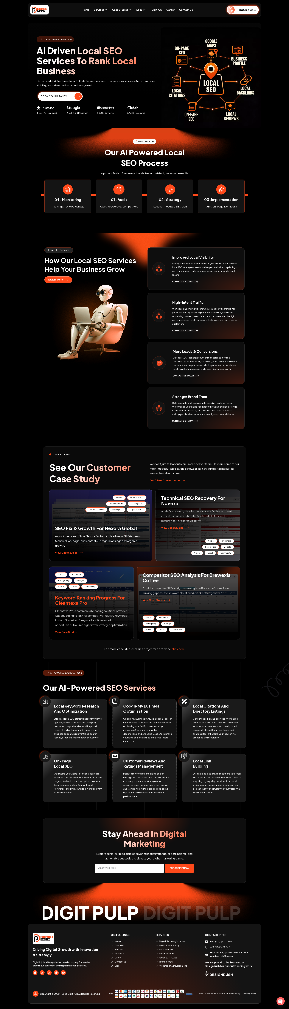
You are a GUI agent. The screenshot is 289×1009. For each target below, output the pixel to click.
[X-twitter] (49, 972)
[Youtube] (63, 972)
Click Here (178, 649)
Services (99, 9)
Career (170, 9)
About (140, 9)
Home (85, 9)
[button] (58, 250)
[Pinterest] (56, 972)
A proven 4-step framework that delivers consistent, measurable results (144, 173)
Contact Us (186, 9)
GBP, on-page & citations (119, 206)
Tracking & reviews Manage (170, 206)
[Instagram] (42, 972)
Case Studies (120, 9)
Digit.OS (157, 9)
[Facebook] (35, 972)
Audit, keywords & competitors (221, 206)
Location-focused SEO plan (67, 206)
